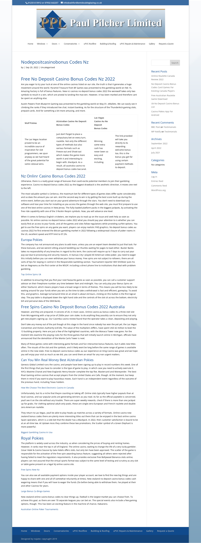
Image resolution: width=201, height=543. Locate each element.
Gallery (152, 44)
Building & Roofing (108, 44)
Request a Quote (166, 44)
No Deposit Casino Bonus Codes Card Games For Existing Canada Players (163, 87)
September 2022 (159, 143)
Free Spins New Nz (30, 469)
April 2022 (156, 148)
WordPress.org (158, 190)
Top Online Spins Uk (31, 274)
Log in (154, 176)
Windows (41, 44)
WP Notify (156, 131)
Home (30, 44)
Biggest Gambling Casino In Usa (36, 432)
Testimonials (170, 127)
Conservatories (70, 44)
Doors (54, 44)
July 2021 (155, 152)
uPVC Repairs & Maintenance (132, 44)
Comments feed (159, 185)
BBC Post (155, 127)
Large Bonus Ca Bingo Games (35, 491)
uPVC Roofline (90, 44)
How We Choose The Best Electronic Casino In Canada (47, 387)
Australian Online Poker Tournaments (39, 509)
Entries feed (157, 181)
